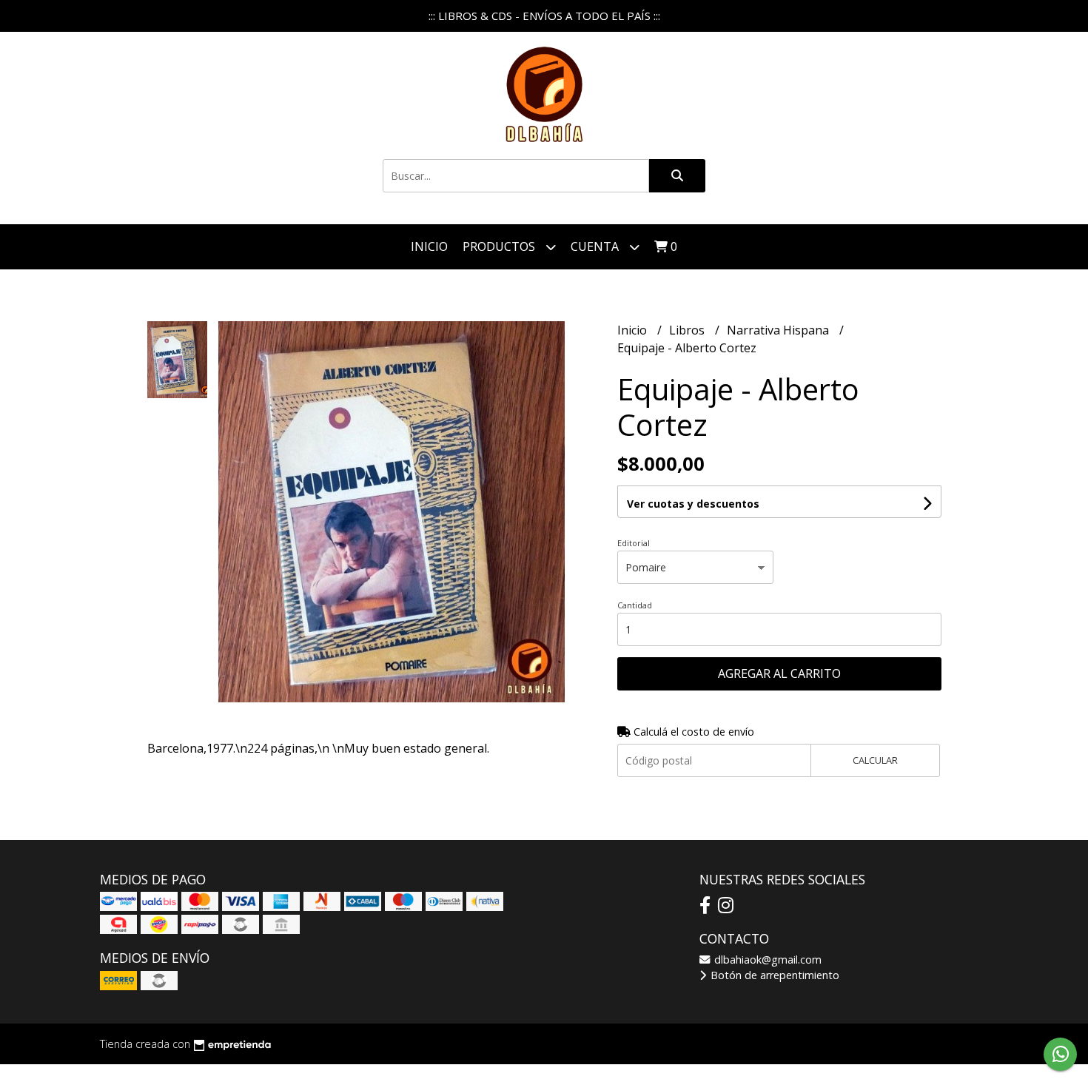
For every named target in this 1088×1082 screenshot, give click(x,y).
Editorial (633, 542)
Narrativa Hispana (779, 330)
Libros (688, 330)
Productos (500, 246)
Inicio (429, 246)
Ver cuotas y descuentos (693, 504)
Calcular (875, 760)
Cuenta (596, 246)
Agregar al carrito (779, 673)
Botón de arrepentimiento (773, 975)
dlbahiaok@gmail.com (766, 959)
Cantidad (634, 605)
